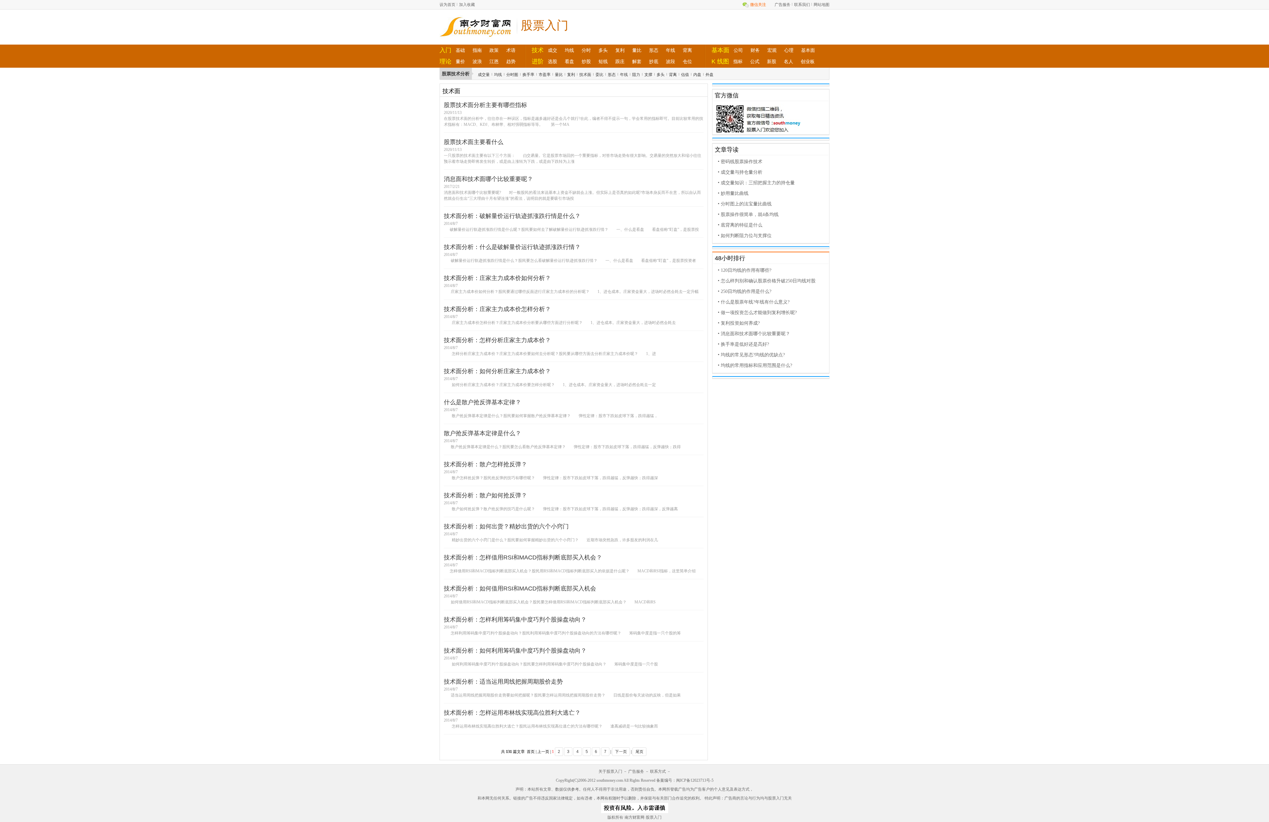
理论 (445, 61)
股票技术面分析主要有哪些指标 (485, 105)
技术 (538, 50)
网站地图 (821, 4)
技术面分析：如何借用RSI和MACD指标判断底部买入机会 (520, 588)
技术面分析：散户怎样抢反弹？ (485, 464)
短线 (603, 61)
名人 (788, 61)
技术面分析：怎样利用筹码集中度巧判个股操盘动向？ (515, 619)
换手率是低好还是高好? (745, 344)
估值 (685, 74)
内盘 (697, 74)
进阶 (538, 61)
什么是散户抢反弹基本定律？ (482, 402)
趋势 (511, 61)
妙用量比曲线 (735, 193)
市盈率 (545, 74)
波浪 (477, 61)
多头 (603, 50)
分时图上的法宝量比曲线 (746, 203)
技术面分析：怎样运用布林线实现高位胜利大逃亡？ (512, 712)
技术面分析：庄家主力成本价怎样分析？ (497, 309)
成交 (552, 50)
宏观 (772, 50)
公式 (754, 61)
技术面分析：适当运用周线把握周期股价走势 (503, 681)
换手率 (528, 74)
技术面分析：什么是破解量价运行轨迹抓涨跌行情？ (512, 247)
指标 (738, 61)
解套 (636, 61)
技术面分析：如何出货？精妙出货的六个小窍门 (506, 526)
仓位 (687, 61)
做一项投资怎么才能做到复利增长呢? (759, 312)
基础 (460, 50)
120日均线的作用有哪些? (746, 270)
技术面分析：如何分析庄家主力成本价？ (497, 371)
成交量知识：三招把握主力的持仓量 (758, 182)
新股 (771, 61)
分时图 (512, 74)
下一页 (621, 751)
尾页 (639, 751)
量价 (460, 61)
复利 (620, 50)
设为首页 (447, 4)
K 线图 (720, 61)
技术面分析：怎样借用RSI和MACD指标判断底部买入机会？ (523, 557)
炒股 (586, 61)
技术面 (585, 74)
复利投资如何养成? (740, 323)
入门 (445, 50)
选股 (552, 61)
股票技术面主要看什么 (473, 142)
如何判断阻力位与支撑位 (746, 235)
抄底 (653, 61)
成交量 (484, 74)
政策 (494, 50)
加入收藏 (467, 4)
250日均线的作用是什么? (746, 291)
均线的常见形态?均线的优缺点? (753, 354)
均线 (569, 50)
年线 (670, 50)
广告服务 (782, 4)
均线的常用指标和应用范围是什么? (756, 365)
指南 (477, 50)
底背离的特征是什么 (741, 225)
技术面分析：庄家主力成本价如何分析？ (497, 278)
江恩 (494, 61)
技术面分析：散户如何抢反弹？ (485, 495)
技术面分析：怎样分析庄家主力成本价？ (497, 340)
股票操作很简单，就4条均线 (750, 214)
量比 (636, 50)
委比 (599, 74)
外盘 (709, 74)
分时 (586, 50)
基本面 (720, 50)
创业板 (808, 61)
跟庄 (620, 61)
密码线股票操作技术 (741, 161)
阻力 (636, 74)
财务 (755, 50)
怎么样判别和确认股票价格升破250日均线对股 (768, 280)
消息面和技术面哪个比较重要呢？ (488, 179)
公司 (738, 50)
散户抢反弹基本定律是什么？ (482, 433)
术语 (511, 50)
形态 (653, 50)
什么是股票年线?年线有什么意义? (755, 302)
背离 (687, 50)
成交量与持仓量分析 (741, 172)
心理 (788, 50)
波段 (670, 61)
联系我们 (802, 4)
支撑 (648, 74)
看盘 (569, 61)
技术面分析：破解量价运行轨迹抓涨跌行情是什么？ (512, 216)
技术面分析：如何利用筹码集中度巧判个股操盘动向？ (515, 650)
